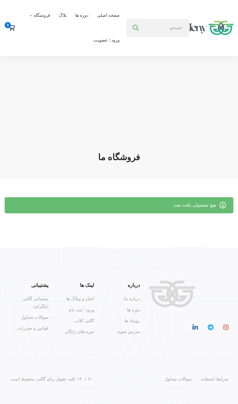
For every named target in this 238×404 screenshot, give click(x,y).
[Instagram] (226, 327)
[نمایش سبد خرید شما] (10, 28)
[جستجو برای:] (157, 27)
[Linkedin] (195, 327)
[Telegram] (211, 327)
